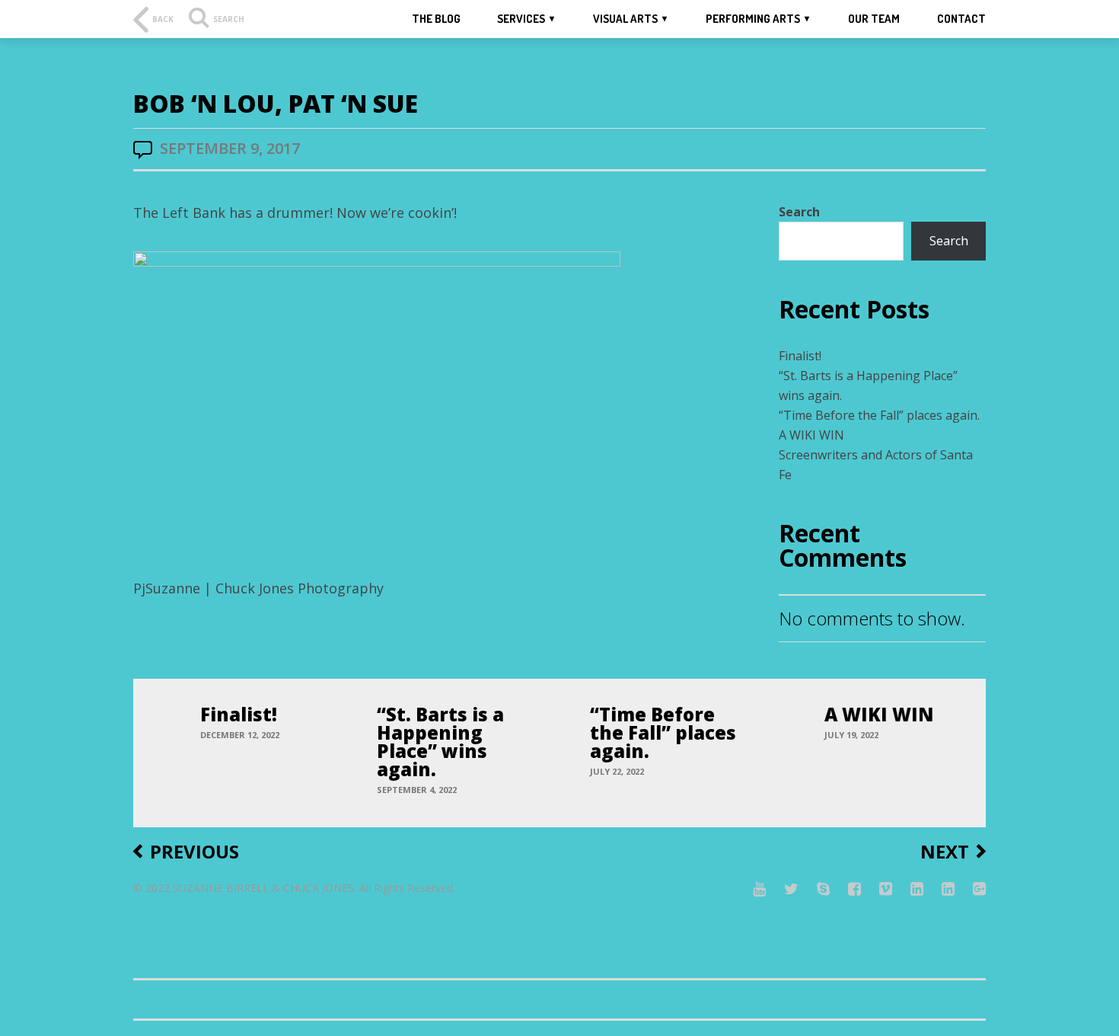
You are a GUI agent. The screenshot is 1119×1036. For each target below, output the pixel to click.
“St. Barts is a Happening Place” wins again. (440, 742)
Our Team (874, 18)
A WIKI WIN (811, 435)
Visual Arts (625, 18)
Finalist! (800, 355)
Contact (961, 18)
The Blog (436, 18)
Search (799, 211)
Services (521, 18)
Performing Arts (753, 18)
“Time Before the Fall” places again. (879, 415)
